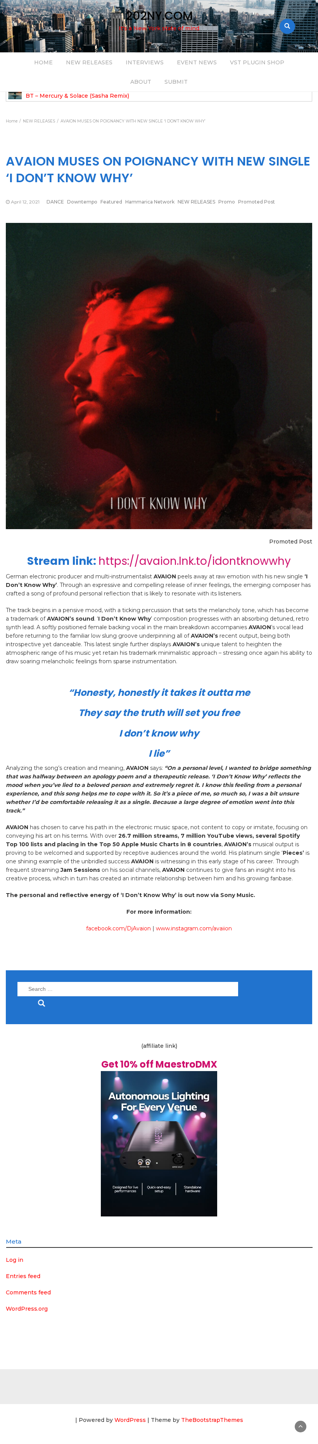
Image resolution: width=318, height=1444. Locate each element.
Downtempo (82, 202)
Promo (226, 202)
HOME (43, 62)
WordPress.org (27, 1308)
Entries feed (23, 1276)
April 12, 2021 (25, 202)
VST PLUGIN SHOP (257, 62)
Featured (111, 202)
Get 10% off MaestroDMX (159, 1064)
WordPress (130, 1419)
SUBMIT (176, 81)
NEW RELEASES (89, 62)
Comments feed (28, 1292)
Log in (14, 1259)
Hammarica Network (150, 202)
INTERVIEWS (145, 62)
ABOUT (140, 81)
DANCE (55, 202)
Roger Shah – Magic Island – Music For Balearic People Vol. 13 (111, 96)
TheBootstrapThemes (212, 1419)
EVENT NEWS (197, 62)
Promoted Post (256, 202)
